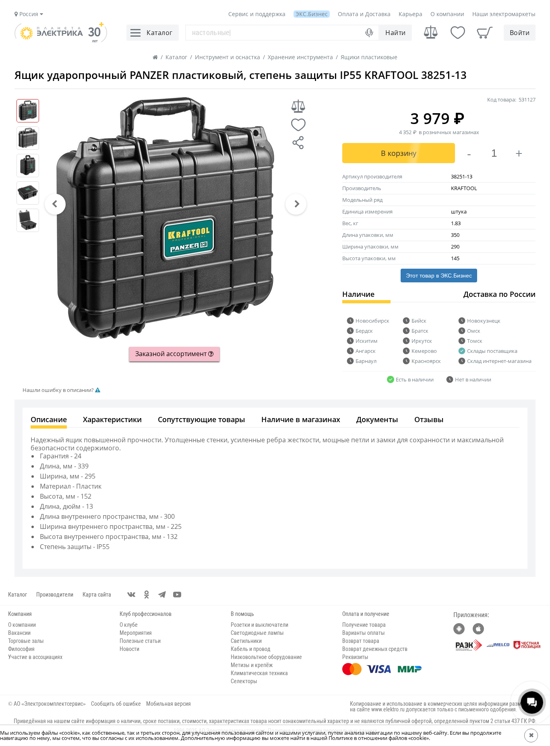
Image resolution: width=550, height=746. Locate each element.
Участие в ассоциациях (35, 657)
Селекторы (244, 681)
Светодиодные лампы (257, 633)
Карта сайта (97, 594)
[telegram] (162, 595)
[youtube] (177, 595)
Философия (21, 649)
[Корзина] (485, 33)
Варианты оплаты (363, 633)
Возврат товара (360, 641)
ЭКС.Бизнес (312, 14)
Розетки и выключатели (259, 625)
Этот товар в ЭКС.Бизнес (439, 275)
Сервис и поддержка (256, 14)
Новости (129, 649)
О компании (447, 14)
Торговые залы (26, 641)
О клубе (129, 625)
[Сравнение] (431, 32)
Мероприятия (136, 633)
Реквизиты (355, 657)
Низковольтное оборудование (266, 657)
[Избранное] (458, 33)
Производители (54, 594)
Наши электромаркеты (504, 14)
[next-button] (295, 204)
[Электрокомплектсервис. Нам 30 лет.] (60, 40)
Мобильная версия (168, 703)
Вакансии (19, 633)
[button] (55, 204)
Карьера (410, 14)
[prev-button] (55, 204)
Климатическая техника (259, 673)
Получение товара (364, 625)
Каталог (17, 594)
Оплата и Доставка (364, 14)
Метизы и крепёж (252, 665)
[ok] (147, 595)
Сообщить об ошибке (116, 703)
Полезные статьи (140, 641)
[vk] (131, 595)
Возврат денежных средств (374, 649)
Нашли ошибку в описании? (59, 390)
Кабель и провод (251, 649)
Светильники (246, 641)
